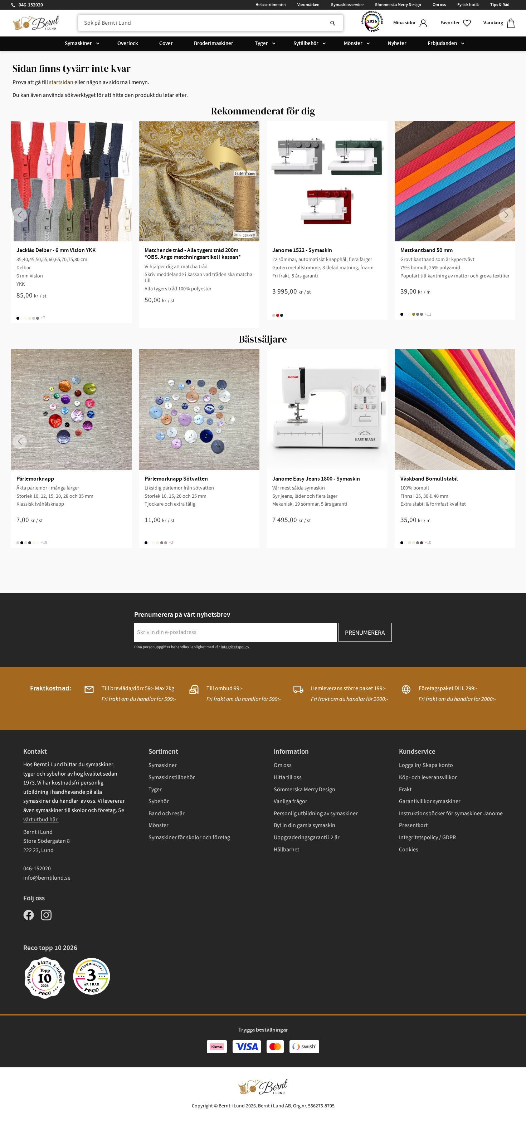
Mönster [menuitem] (353, 43)
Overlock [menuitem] (127, 43)
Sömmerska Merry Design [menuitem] (398, 5)
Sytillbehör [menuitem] (305, 43)
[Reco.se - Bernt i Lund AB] (372, 23)
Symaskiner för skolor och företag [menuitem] (189, 837)
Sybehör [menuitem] (158, 801)
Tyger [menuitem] (261, 43)
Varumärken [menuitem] (308, 5)
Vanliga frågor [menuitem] (290, 801)
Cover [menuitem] (166, 43)
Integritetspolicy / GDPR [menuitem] (427, 837)
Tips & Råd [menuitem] (500, 5)
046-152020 (31, 5)
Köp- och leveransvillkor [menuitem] (428, 777)
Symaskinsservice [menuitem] (347, 5)
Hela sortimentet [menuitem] (270, 5)
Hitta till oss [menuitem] (288, 777)
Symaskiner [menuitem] (78, 43)
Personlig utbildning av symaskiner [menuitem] (316, 813)
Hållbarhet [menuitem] (286, 850)
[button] (456, 23)
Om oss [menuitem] (439, 5)
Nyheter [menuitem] (397, 43)
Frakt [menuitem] (405, 789)
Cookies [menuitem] (408, 850)
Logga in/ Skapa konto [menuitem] (426, 765)
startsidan (61, 82)
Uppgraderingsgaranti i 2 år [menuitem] (307, 837)
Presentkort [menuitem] (413, 825)
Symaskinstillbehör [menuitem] (171, 777)
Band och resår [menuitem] (166, 813)
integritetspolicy (235, 647)
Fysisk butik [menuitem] (468, 5)
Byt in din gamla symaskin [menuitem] (304, 825)
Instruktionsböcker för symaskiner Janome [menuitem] (451, 813)
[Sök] (333, 23)
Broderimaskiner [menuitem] (213, 43)
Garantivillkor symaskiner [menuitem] (430, 801)
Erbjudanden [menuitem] (442, 43)
